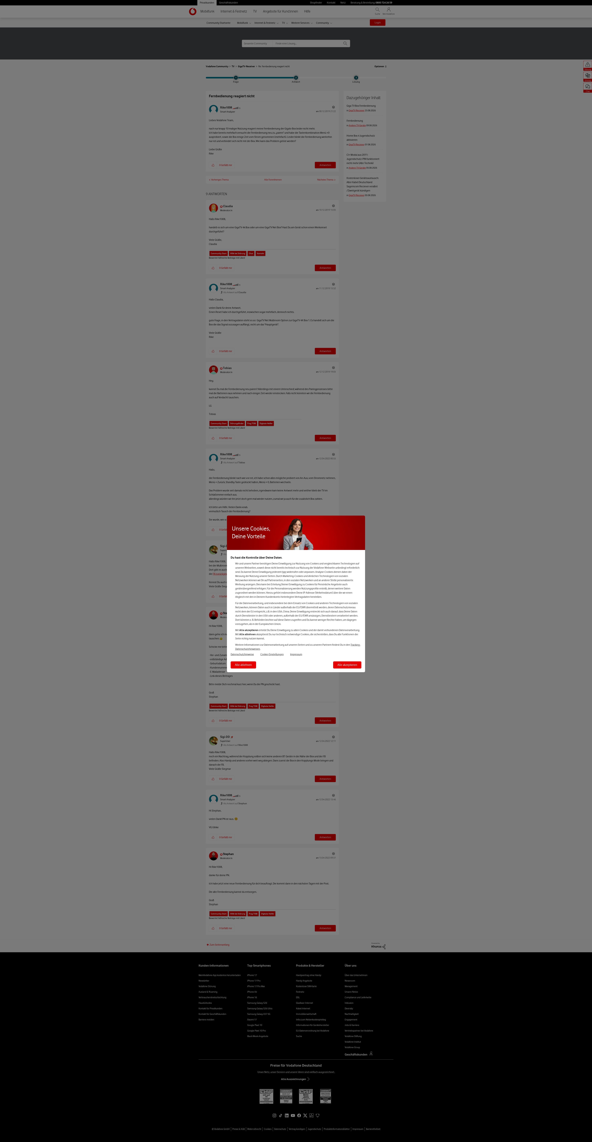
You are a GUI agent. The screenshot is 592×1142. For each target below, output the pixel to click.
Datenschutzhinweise (242, 654)
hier (284, 571)
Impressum (296, 654)
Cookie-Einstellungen (272, 654)
